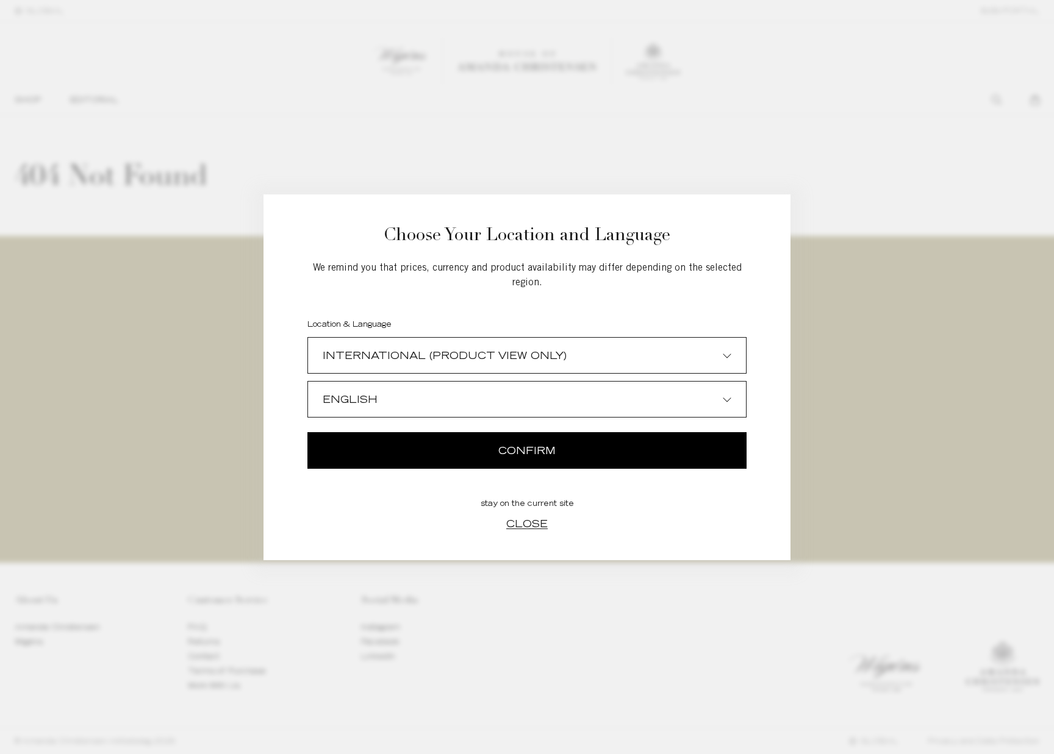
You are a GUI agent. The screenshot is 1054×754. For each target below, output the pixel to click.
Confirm (527, 450)
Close (527, 523)
